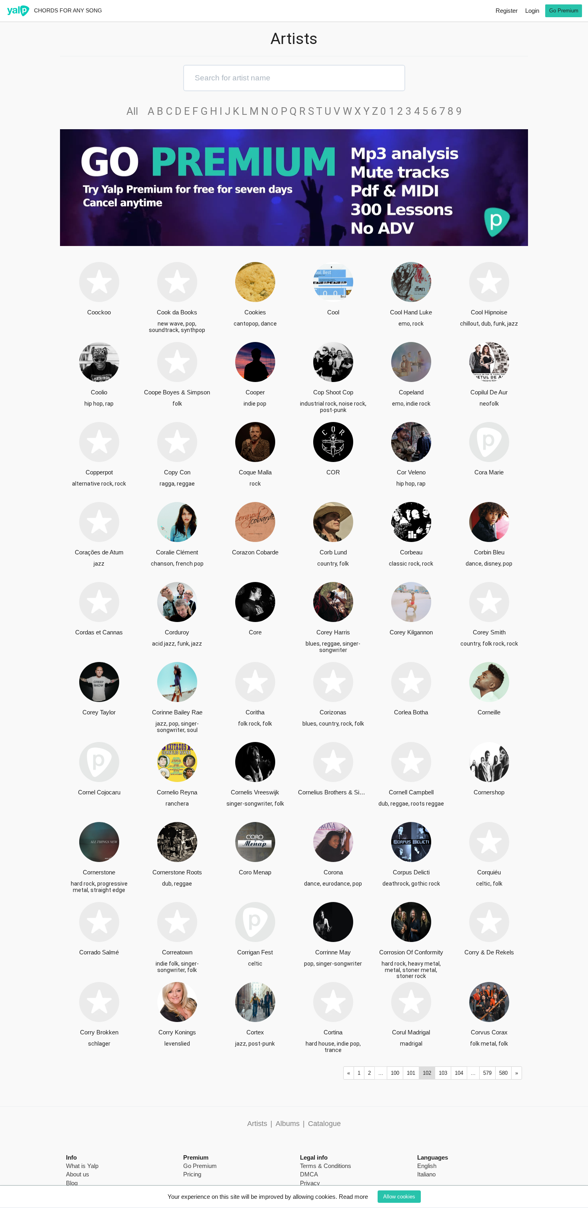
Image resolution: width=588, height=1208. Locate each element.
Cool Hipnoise (489, 312)
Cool (333, 312)
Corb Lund (333, 552)
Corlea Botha (411, 712)
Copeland (411, 392)
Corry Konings (177, 1032)
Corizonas (333, 712)
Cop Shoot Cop (333, 392)
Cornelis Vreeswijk (255, 792)
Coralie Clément (177, 552)
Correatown (177, 952)
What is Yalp (82, 1165)
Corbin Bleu (489, 552)
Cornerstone (99, 872)
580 (503, 1073)
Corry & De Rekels (489, 952)
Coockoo (99, 312)
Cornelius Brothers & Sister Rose (333, 792)
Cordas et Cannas (99, 632)
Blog (72, 1183)
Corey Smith (489, 632)
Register (507, 10)
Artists (257, 1124)
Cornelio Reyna (177, 792)
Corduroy (177, 632)
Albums (288, 1124)
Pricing (192, 1174)
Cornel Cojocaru (99, 792)
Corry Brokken (99, 1032)
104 (459, 1073)
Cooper (255, 392)
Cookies (255, 312)
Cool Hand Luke (411, 312)
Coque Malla (255, 472)
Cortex (255, 1032)
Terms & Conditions (325, 1165)
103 (443, 1073)
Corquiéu (489, 872)
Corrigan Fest (255, 952)
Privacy (310, 1183)
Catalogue (324, 1124)
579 (487, 1073)
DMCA (309, 1174)
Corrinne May (333, 952)
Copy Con (177, 472)
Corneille (489, 712)
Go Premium (563, 11)
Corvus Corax (489, 1032)
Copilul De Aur (489, 392)
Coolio (99, 392)
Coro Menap (255, 872)
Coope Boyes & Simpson (177, 392)
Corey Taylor (99, 712)
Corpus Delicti (411, 872)
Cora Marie (489, 472)
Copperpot (99, 472)
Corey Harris (333, 632)
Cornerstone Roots (177, 872)
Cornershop (489, 792)
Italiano (426, 1174)
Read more (353, 1196)
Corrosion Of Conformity (411, 952)
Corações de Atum (99, 552)
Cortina (333, 1032)
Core (255, 632)
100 (395, 1073)
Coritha (255, 712)
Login (532, 10)
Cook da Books (177, 312)
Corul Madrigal (411, 1032)
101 (411, 1073)
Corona (333, 872)
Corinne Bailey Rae (177, 712)
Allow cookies (399, 1197)
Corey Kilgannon (411, 632)
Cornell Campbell (411, 792)
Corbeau (411, 552)
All (135, 111)
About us (77, 1174)
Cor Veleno (411, 472)
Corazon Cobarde (255, 552)
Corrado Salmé (99, 952)
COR (333, 472)
